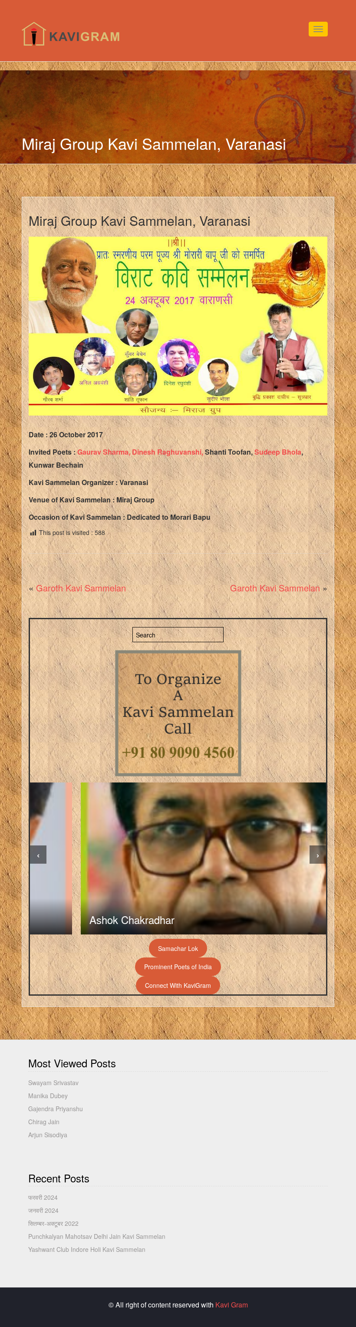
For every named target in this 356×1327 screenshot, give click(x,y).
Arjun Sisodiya (47, 1134)
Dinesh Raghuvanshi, (167, 452)
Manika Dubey (48, 1095)
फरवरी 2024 (43, 1197)
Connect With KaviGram (178, 985)
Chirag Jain (43, 1121)
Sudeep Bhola (277, 452)
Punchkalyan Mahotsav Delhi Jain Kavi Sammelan (96, 1236)
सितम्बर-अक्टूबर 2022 (53, 1223)
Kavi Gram (231, 1305)
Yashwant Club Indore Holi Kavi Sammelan (86, 1249)
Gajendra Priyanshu (55, 1108)
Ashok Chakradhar (81, 919)
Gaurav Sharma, (104, 452)
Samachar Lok (178, 948)
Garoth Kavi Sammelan (81, 587)
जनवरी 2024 (43, 1210)
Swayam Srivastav (53, 1082)
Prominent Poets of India (178, 966)
